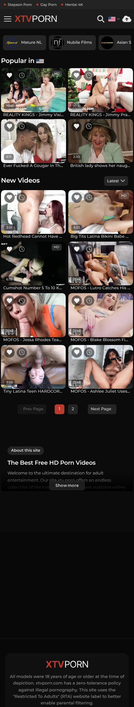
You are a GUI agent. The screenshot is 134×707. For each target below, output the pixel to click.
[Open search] (100, 19)
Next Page (101, 409)
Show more (67, 485)
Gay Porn (48, 4)
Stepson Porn (20, 4)
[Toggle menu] (7, 19)
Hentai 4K (74, 4)
